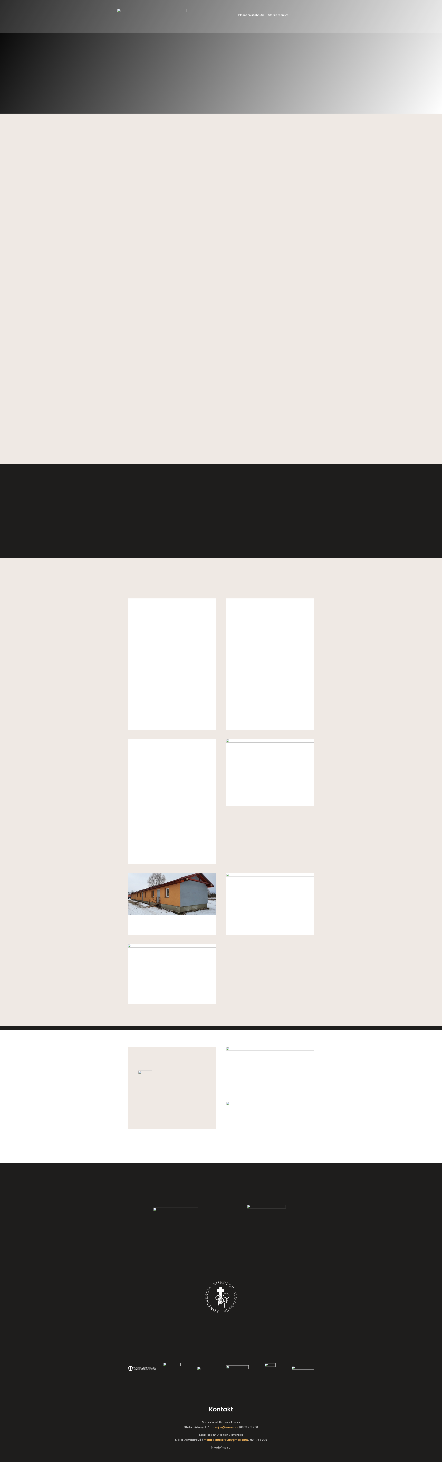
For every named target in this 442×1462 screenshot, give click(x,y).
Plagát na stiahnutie (251, 15)
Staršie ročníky (278, 15)
